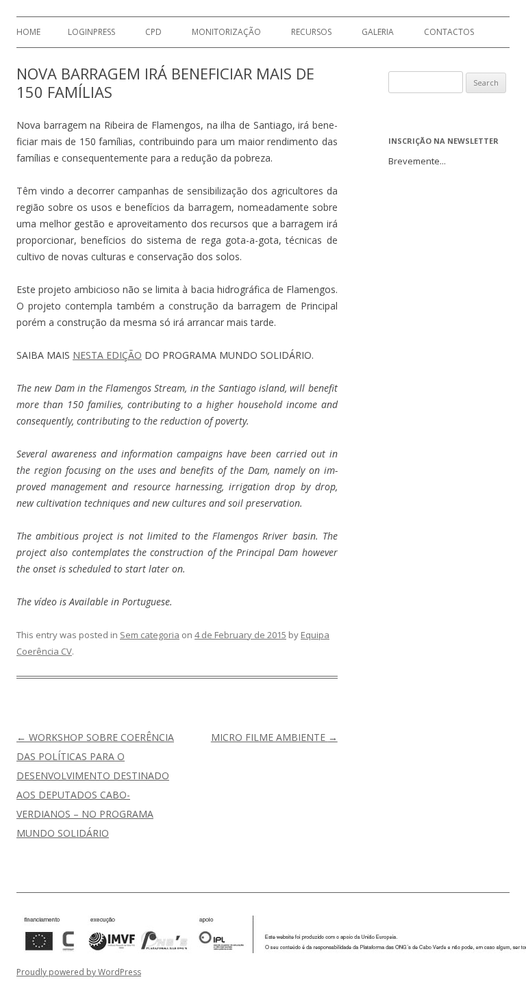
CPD (153, 32)
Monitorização (226, 32)
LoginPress (91, 32)
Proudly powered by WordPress (78, 972)
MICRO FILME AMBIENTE (274, 737)
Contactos (449, 32)
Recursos (311, 32)
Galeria (378, 32)
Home (28, 32)
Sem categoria (149, 635)
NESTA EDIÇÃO (107, 355)
